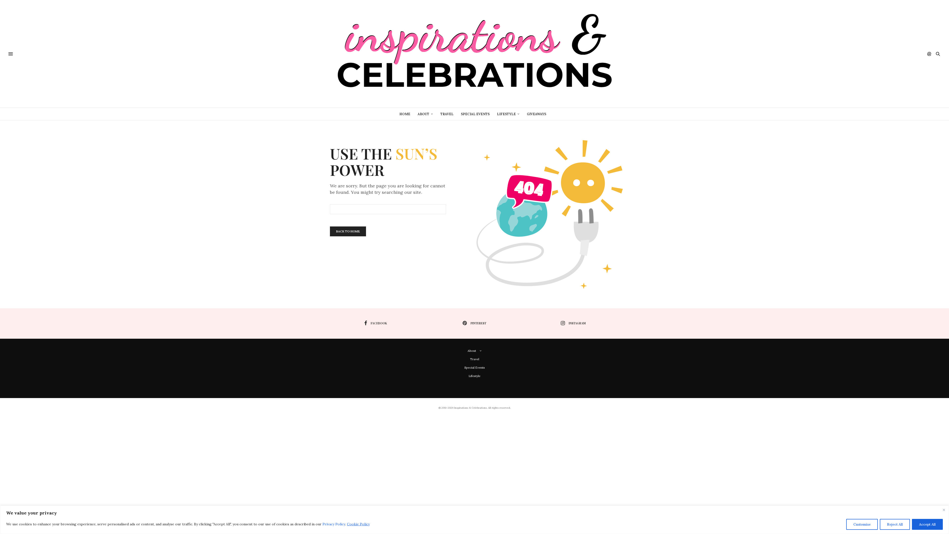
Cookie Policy (358, 524)
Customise (862, 524)
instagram (577, 323)
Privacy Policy (334, 524)
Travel (446, 114)
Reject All (895, 524)
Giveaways (536, 114)
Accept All (927, 524)
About (423, 114)
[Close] (944, 510)
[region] (474, 520)
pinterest (478, 323)
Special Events (475, 114)
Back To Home (348, 231)
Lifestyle (506, 114)
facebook (379, 323)
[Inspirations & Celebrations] (474, 53)
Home (404, 114)
